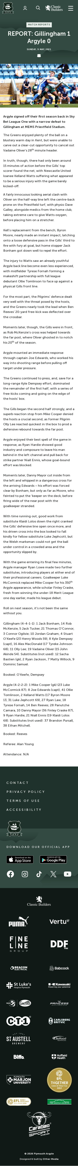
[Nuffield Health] (59, 1056)
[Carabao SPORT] (39, 1124)
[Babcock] (59, 968)
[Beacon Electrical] (18, 968)
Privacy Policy (25, 792)
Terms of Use (23, 801)
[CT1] (18, 1021)
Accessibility (24, 810)
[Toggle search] (38, 8)
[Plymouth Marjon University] (18, 1080)
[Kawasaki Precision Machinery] (59, 985)
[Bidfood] (59, 1038)
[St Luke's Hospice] (18, 985)
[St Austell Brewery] (18, 1038)
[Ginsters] (18, 1003)
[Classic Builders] (39, 901)
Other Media (50, 1159)
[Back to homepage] (8, 8)
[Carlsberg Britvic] (59, 1021)
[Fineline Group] (18, 944)
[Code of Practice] (59, 1080)
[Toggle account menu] (25, 8)
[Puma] (18, 922)
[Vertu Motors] (59, 921)
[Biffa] (18, 1056)
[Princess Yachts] (59, 1003)
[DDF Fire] (59, 944)
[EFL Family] (18, 1102)
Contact (17, 783)
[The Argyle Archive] (59, 1102)
